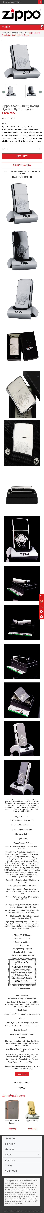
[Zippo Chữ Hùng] (32, 1111)
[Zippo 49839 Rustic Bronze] (12, 1111)
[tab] (22, 165)
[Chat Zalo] (41, 616)
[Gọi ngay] (41, 596)
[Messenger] (41, 611)
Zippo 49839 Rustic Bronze (12, 1121)
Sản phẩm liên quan (13, 1095)
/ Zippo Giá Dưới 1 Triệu (19, 33)
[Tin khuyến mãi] (41, 601)
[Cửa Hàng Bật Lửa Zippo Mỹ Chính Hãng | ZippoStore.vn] (22, 15)
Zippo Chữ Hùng (32, 1120)
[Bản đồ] (41, 606)
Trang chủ (5, 33)
